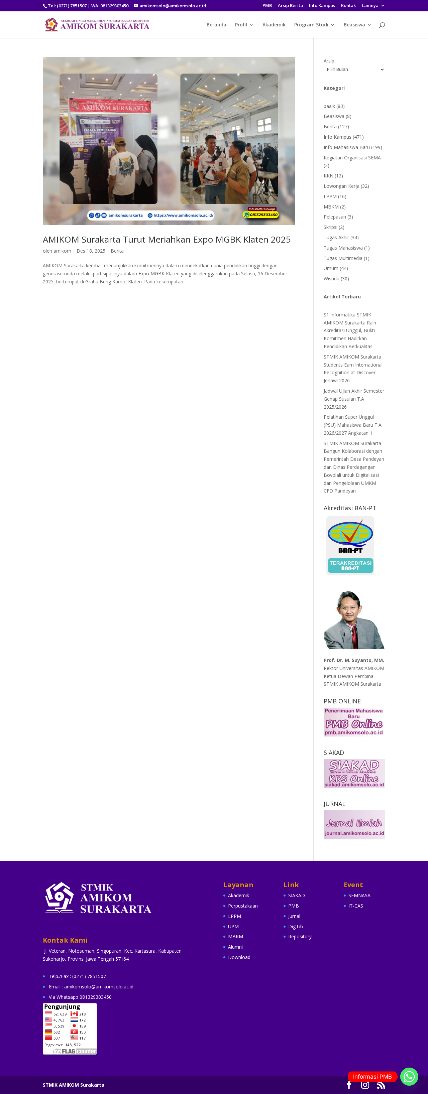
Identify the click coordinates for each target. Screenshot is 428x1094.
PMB (267, 5)
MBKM (331, 206)
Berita (117, 251)
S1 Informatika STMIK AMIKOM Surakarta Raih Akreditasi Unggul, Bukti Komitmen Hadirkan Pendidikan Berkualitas (350, 330)
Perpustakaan (243, 906)
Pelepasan (335, 217)
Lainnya (370, 5)
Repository (300, 936)
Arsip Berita (290, 5)
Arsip (329, 60)
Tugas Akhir (336, 237)
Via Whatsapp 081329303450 (80, 997)
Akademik (274, 25)
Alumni (235, 947)
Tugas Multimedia (343, 258)
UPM (233, 926)
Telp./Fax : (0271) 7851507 (77, 976)
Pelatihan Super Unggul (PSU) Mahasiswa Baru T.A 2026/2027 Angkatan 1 (353, 425)
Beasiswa (354, 25)
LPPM (330, 196)
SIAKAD (296, 895)
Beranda (216, 25)
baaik (329, 106)
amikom (62, 251)
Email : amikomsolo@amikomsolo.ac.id (91, 986)
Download (239, 957)
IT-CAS (355, 906)
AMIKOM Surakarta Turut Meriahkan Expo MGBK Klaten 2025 (167, 239)
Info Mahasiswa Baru (347, 147)
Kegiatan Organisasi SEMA (352, 157)
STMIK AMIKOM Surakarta (73, 1085)
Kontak (348, 5)
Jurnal (294, 916)
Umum (331, 268)
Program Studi (311, 25)
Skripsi (330, 227)
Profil (241, 25)
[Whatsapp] (409, 1077)
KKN (328, 175)
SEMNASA (359, 895)
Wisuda (331, 278)
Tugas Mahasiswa (343, 248)
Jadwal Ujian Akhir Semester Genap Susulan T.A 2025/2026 (354, 399)
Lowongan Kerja (341, 186)
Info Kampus (322, 5)
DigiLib (295, 926)
